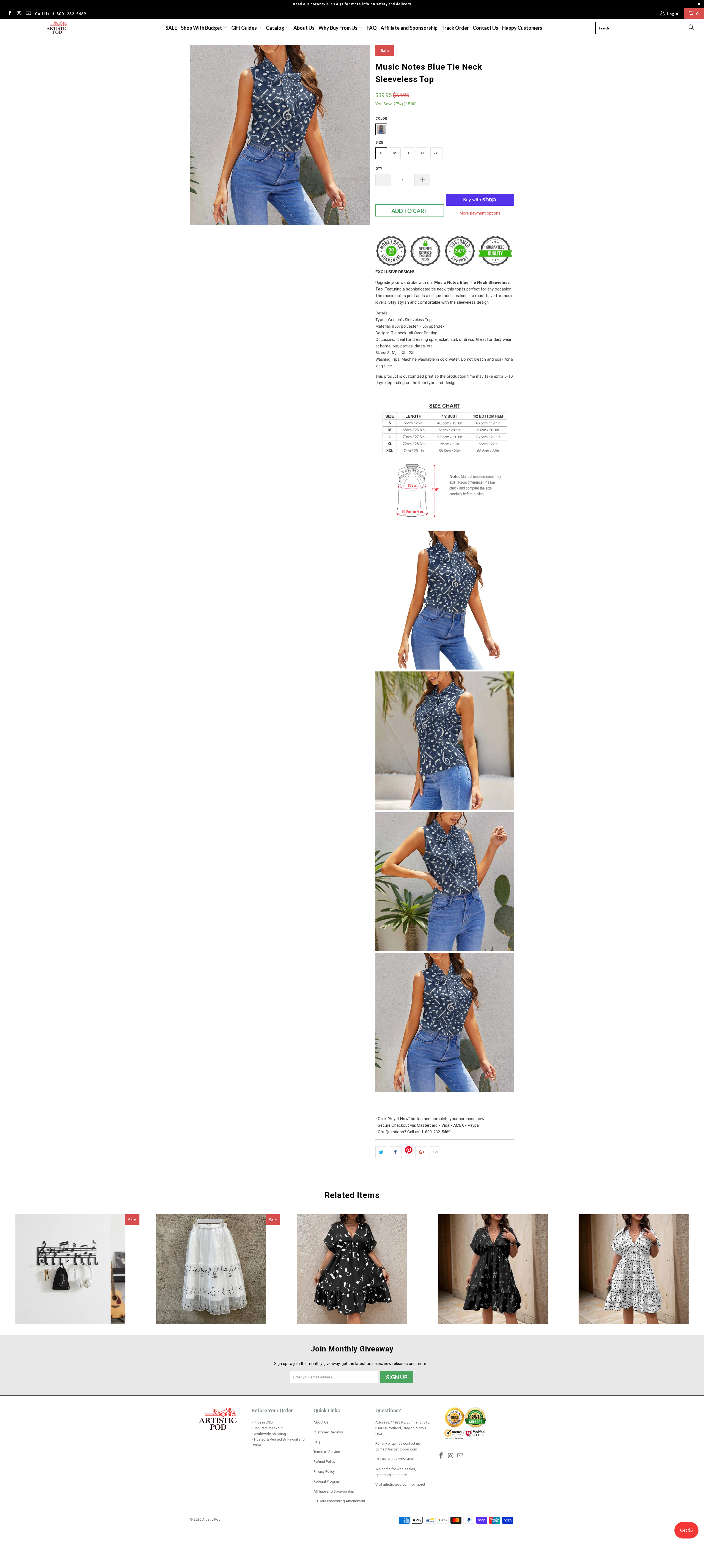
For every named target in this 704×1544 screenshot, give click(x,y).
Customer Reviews (328, 1432)
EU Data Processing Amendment (339, 1501)
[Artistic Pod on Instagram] (19, 14)
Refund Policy (324, 1462)
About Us (304, 28)
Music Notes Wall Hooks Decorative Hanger (70, 1269)
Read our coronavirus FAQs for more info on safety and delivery (352, 4)
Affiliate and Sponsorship (409, 28)
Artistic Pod (211, 1519)
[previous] (199, 135)
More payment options (480, 213)
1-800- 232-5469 (400, 1459)
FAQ (372, 28)
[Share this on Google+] (421, 1152)
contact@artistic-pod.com (396, 1449)
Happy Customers (522, 28)
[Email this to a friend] (435, 1152)
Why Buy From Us (338, 28)
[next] (360, 135)
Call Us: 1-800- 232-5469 (60, 13)
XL (422, 153)
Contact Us (485, 28)
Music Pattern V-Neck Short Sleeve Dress (493, 1269)
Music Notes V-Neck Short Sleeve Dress (352, 1269)
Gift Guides (244, 28)
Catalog (275, 28)
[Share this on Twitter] (381, 1152)
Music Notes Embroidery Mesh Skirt (211, 1269)
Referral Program (327, 1481)
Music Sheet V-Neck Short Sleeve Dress (634, 1269)
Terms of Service (327, 1452)
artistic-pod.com (395, 1484)
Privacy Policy (324, 1471)
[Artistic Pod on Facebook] (9, 14)
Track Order (455, 28)
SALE (171, 28)
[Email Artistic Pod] (28, 14)
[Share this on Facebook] (396, 1152)
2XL (436, 153)
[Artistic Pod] (56, 28)
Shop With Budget (202, 28)
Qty (378, 168)
